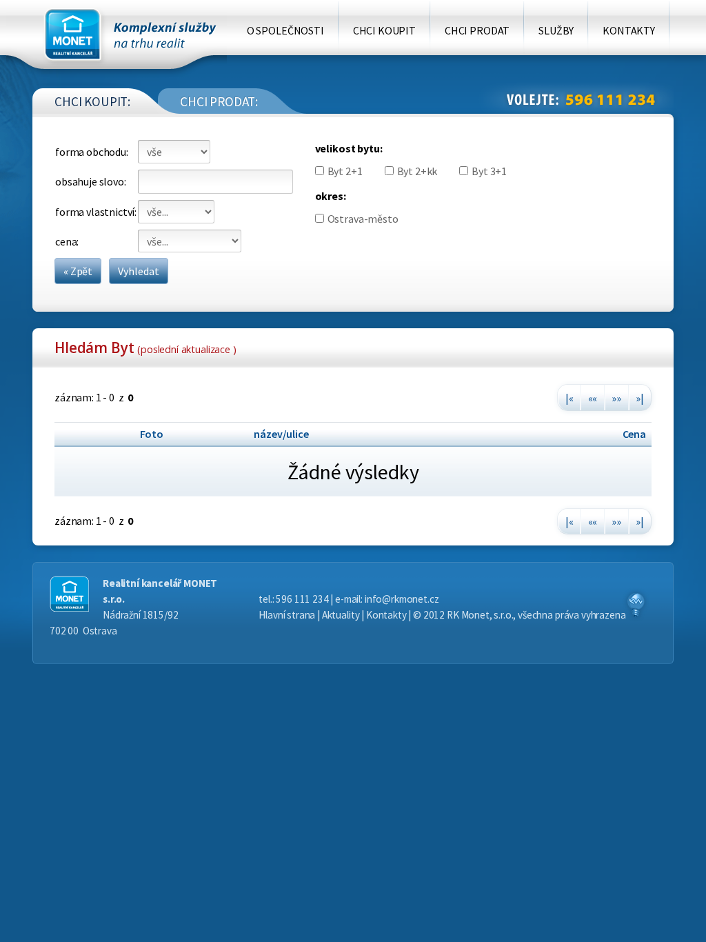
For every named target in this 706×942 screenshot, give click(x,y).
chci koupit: (92, 101)
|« (569, 398)
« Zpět (77, 271)
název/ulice (281, 434)
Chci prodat (477, 30)
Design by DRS (635, 605)
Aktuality (341, 614)
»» (616, 398)
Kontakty (629, 30)
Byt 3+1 (489, 171)
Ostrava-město (363, 219)
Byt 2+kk (417, 171)
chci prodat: (219, 101)
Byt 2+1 (345, 171)
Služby (556, 30)
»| (640, 398)
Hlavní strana (287, 614)
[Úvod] (116, 41)
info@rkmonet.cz (402, 598)
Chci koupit (384, 30)
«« (593, 398)
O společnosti (285, 30)
